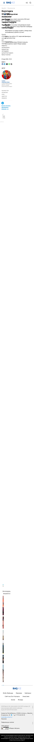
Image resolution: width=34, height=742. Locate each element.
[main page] (15, 3)
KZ (27, 3)
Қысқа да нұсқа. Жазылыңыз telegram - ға (6, 107)
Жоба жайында (8, 693)
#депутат (4, 96)
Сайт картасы (5, 725)
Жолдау (20, 700)
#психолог (5, 92)
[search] (30, 3)
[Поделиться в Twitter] (7, 64)
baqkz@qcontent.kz (6, 717)
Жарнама (19, 693)
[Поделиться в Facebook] (2, 64)
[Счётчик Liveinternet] (4, 728)
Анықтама (26, 696)
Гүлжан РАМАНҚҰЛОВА (6, 81)
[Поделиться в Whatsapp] (9, 64)
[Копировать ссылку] (11, 64)
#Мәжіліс (4, 98)
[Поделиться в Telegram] (5, 64)
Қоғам (13, 700)
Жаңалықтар (11, 8)
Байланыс (28, 693)
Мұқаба (4, 8)
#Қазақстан (5, 90)
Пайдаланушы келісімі (7, 722)
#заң (3, 94)
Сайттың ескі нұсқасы (12, 696)
